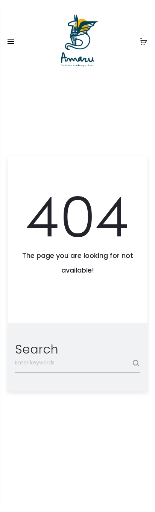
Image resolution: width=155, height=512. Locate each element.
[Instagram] (78, 495)
